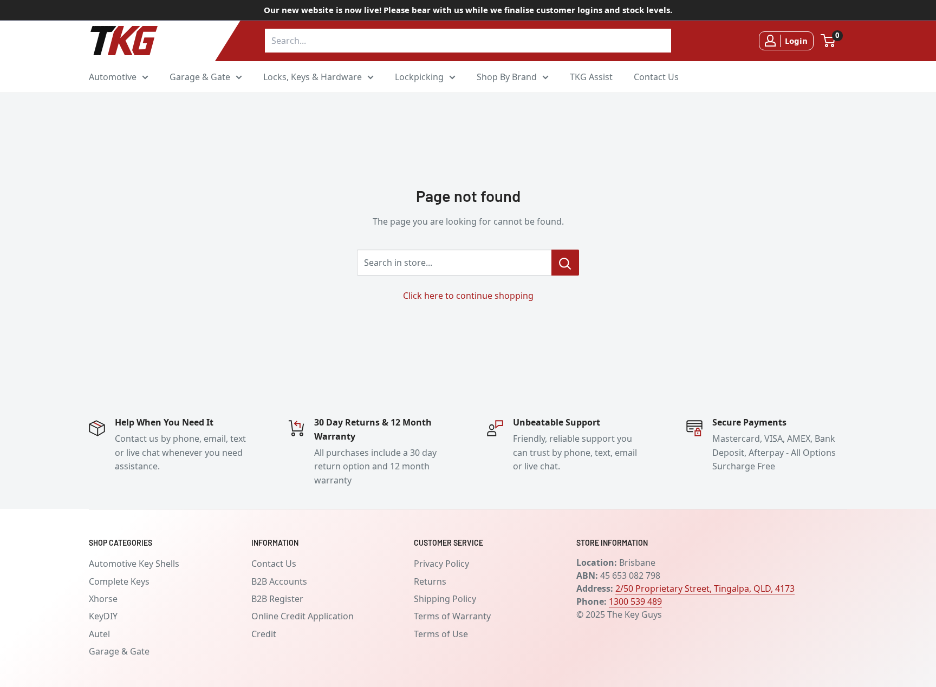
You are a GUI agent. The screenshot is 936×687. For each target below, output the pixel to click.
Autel (99, 634)
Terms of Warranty (452, 616)
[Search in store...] (565, 263)
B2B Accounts (279, 581)
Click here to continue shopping (468, 296)
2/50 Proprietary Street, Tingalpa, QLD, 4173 (705, 588)
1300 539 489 (635, 601)
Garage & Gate (200, 76)
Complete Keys (119, 581)
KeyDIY (103, 616)
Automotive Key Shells (134, 564)
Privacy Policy (441, 564)
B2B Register (277, 599)
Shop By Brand (507, 76)
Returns (430, 581)
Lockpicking (419, 76)
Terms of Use (441, 634)
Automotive (112, 76)
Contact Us (656, 76)
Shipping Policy (445, 599)
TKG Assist (591, 76)
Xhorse (103, 599)
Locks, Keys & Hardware (312, 76)
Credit (263, 634)
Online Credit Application (302, 616)
